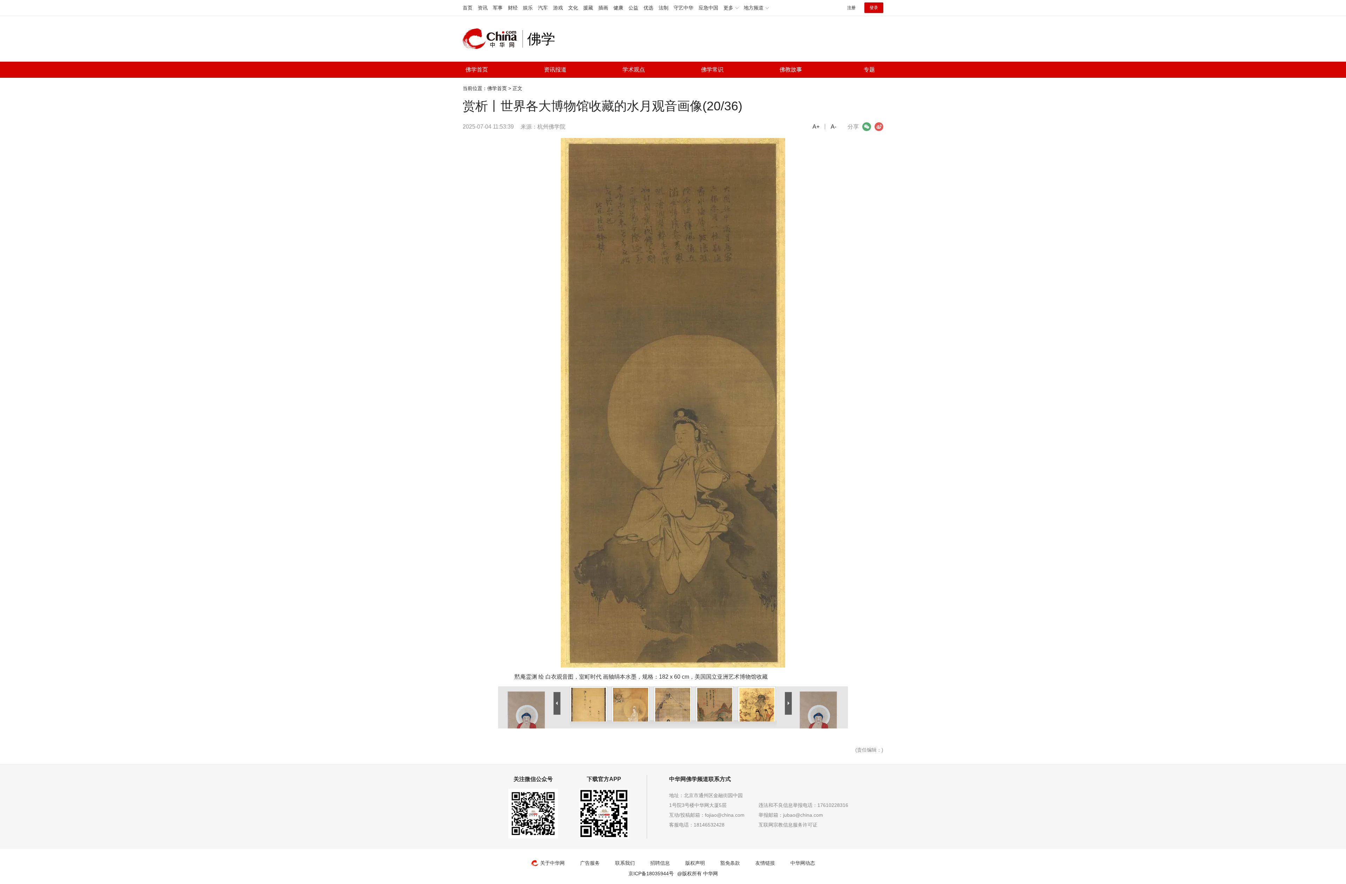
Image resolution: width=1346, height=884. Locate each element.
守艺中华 (683, 8)
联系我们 (625, 863)
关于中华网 (552, 863)
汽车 (543, 8)
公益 (633, 8)
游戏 (558, 8)
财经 (513, 8)
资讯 (483, 8)
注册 (851, 7)
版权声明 (695, 863)
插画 (603, 8)
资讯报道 (555, 70)
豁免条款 (730, 863)
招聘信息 (660, 863)
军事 (498, 8)
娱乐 (528, 8)
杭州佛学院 (551, 127)
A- (833, 127)
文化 (573, 8)
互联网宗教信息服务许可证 (788, 825)
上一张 (503, 142)
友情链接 (765, 863)
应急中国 (708, 8)
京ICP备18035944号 (651, 873)
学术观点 (634, 70)
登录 (874, 7)
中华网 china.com (492, 39)
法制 (663, 8)
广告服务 (590, 863)
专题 (869, 70)
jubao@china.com (803, 815)
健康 (618, 8)
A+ (816, 127)
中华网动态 (802, 863)
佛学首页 (476, 70)
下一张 (677, 142)
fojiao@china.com (725, 815)
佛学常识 (712, 70)
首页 (468, 8)
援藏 (588, 8)
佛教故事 (791, 70)
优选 (648, 8)
